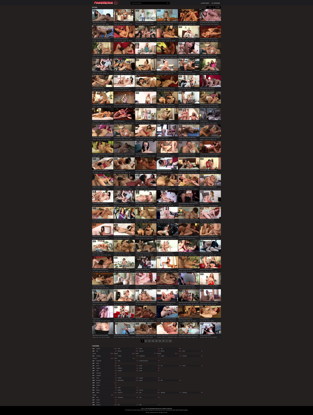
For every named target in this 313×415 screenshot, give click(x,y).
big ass (168, 24)
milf (145, 90)
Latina (106, 378)
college (152, 24)
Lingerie (149, 378)
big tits (137, 24)
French (192, 365)
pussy (194, 24)
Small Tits (128, 392)
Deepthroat (106, 360)
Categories (216, 3)
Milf (171, 380)
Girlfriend (128, 368)
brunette (94, 24)
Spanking (171, 392)
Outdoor (106, 385)
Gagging (106, 368)
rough (107, 57)
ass (131, 24)
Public (128, 387)
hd (101, 24)
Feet (128, 365)
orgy (149, 40)
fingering (125, 90)
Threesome (128, 397)
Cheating (106, 356)
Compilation (149, 356)
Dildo (128, 360)
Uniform (106, 400)
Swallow (103, 395)
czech (210, 189)
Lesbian (128, 378)
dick (158, 73)
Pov (106, 387)
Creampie (192, 356)
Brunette (167, 353)
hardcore (216, 24)
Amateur (106, 348)
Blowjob (124, 353)
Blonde (103, 353)
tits (140, 24)
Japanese (106, 375)
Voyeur (106, 402)
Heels (149, 370)
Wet (128, 404)
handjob (194, 73)
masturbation (123, 24)
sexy (158, 222)
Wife (149, 404)
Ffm (171, 365)
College (128, 356)
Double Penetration (149, 360)
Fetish (149, 365)
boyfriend (202, 189)
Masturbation (128, 380)
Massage (106, 380)
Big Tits (171, 351)
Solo (149, 392)
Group (149, 368)
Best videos (205, 3)
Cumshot (103, 358)
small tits (197, 304)
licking (216, 57)
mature (128, 24)
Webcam (106, 404)
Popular (217, 7)
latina (103, 24)
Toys (149, 397)
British (146, 353)
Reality (106, 390)
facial (98, 24)
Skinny (106, 392)
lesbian (105, 40)
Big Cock (149, 351)
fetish (184, 189)
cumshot (144, 156)
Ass (171, 348)
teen (215, 255)
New (210, 7)
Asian (149, 348)
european (163, 57)
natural (107, 24)
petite (192, 90)
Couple (171, 356)
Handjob (128, 370)
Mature (149, 380)
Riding (128, 390)
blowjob (116, 40)
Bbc (106, 351)
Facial (106, 365)
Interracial (106, 373)
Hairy (106, 370)
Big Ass (128, 351)
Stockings (192, 392)
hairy (98, 90)
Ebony (106, 363)
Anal (128, 348)
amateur (137, 156)
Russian (149, 390)
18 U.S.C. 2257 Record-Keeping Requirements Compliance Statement (156, 408)
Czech (124, 358)
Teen (106, 397)
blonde (115, 24)
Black (192, 351)
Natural (106, 382)
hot (158, 24)
